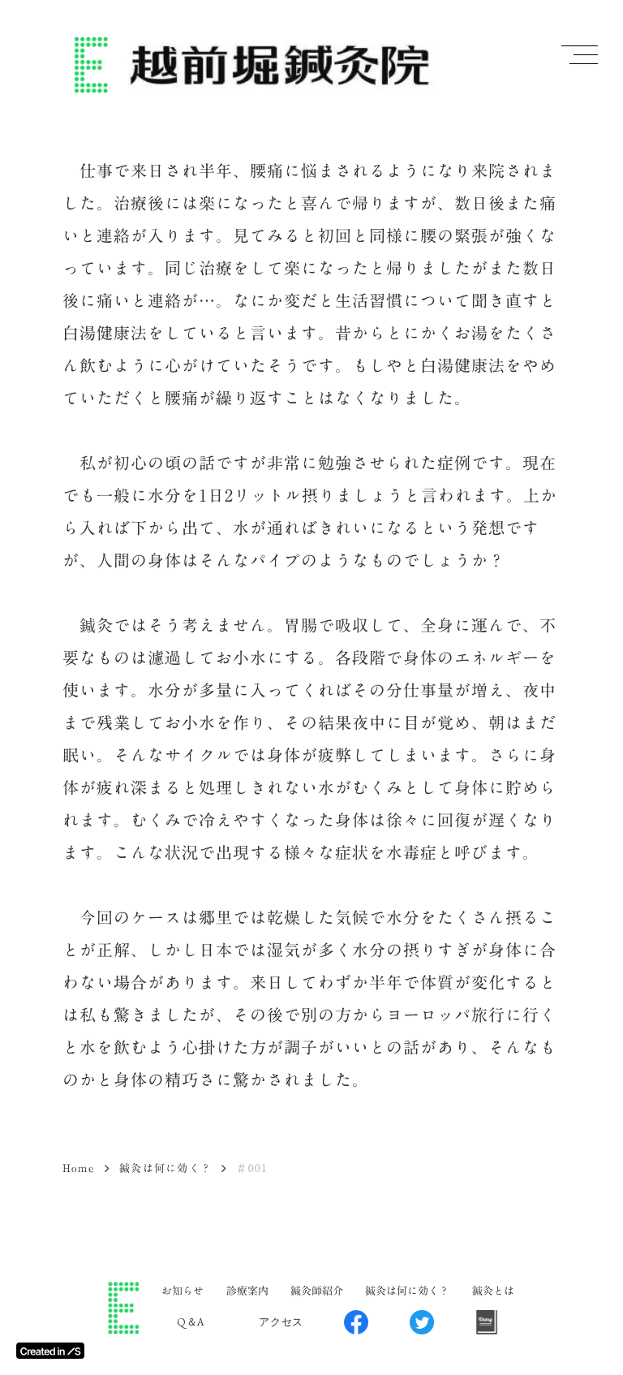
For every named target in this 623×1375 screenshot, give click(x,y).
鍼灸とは (493, 1290)
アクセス (281, 1322)
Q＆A (191, 1322)
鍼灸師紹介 (316, 1290)
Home (78, 1168)
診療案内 (247, 1290)
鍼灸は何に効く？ (165, 1168)
